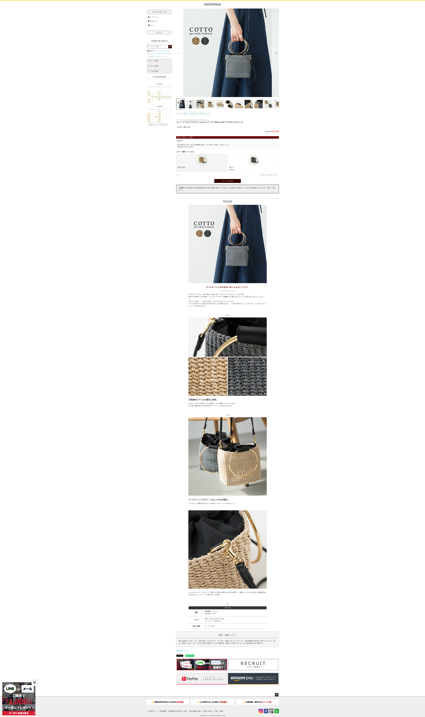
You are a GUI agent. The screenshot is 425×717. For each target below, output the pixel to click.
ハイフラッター (161, 56)
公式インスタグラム (158, 125)
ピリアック (160, 53)
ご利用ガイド (152, 711)
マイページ (154, 17)
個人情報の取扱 (195, 711)
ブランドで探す (182, 113)
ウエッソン (151, 53)
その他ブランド (194, 113)
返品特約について (182, 651)
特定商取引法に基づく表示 (178, 711)
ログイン (159, 32)
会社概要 (163, 711)
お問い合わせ (208, 711)
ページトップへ (276, 695)
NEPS (152, 56)
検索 (170, 46)
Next (276, 53)
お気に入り (154, 21)
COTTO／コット (206, 113)
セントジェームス (163, 51)
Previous (179, 53)
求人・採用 (219, 711)
